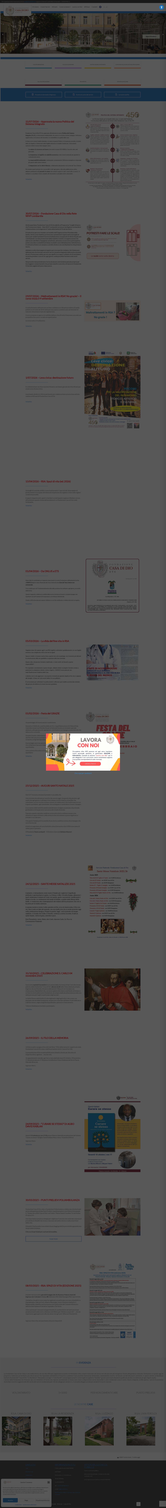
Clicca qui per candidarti (83, 773)
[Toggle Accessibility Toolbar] (161, 7)
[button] (122, 732)
